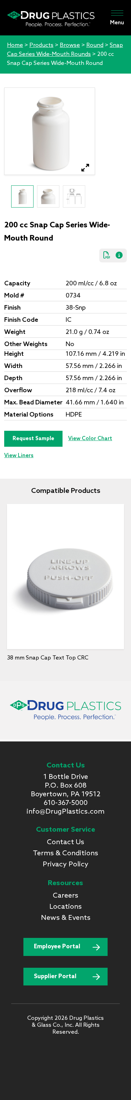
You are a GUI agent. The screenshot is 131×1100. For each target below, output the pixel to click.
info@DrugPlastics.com (65, 812)
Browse (70, 45)
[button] (85, 168)
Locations (65, 907)
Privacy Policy (65, 864)
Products (41, 45)
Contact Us (65, 842)
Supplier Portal (55, 976)
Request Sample (33, 439)
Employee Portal (57, 946)
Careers (65, 896)
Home (15, 45)
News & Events (65, 918)
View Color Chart (90, 439)
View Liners (19, 456)
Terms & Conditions (65, 853)
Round (94, 45)
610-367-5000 (66, 803)
